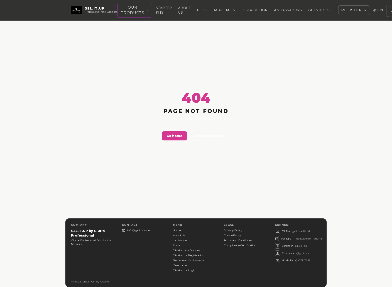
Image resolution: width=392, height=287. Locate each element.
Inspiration (180, 240)
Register (351, 10)
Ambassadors (288, 10)
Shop (176, 245)
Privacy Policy (233, 230)
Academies (224, 10)
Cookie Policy (232, 235)
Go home (174, 136)
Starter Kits (164, 10)
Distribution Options (186, 250)
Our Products (132, 10)
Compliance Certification (240, 245)
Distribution (255, 10)
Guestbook (319, 10)
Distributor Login (184, 270)
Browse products (209, 136)
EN (380, 10)
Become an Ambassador (189, 260)
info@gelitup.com (139, 230)
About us (184, 10)
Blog (202, 10)
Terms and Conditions (238, 240)
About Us (179, 235)
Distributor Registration (188, 255)
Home (177, 230)
